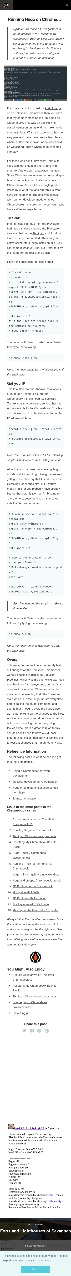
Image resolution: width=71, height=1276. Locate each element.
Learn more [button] (44, 1260)
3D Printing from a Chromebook (33, 886)
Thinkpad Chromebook (46, 670)
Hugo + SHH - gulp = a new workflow (36, 874)
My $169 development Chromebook (35, 781)
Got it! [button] (35, 1269)
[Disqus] (35, 1076)
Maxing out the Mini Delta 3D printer (35, 910)
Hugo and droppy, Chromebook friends (37, 880)
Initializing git (21, 1013)
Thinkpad (38, 233)
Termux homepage (24, 798)
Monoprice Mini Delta (26, 892)
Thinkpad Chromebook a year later (34, 836)
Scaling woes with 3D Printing (31, 904)
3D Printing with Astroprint (29, 898)
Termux (51, 161)
